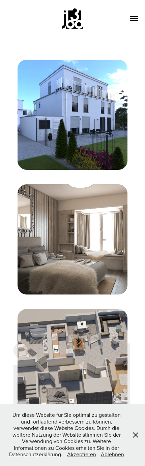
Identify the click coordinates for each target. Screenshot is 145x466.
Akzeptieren (81, 454)
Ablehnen (112, 454)
